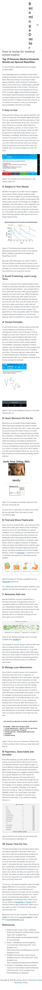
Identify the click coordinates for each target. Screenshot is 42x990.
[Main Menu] (37, 25)
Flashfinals (6, 582)
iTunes (28, 902)
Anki (16, 92)
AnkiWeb (16, 639)
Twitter (4, 917)
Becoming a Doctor (31, 26)
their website (7, 899)
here (13, 515)
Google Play (19, 902)
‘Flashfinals (20, 553)
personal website (25, 917)
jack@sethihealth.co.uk (15, 920)
